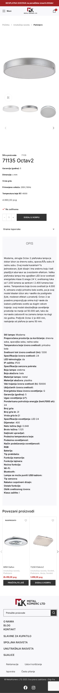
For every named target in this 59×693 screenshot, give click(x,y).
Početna (6, 25)
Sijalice (8, 654)
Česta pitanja (28, 671)
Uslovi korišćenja (33, 664)
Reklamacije (12, 664)
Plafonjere (38, 25)
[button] (29, 229)
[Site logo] (29, 11)
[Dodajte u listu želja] (26, 520)
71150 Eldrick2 (37, 567)
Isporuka (10, 671)
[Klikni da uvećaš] (8, 97)
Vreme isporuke (11, 229)
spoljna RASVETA (15, 642)
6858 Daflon (8, 567)
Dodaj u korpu (31, 217)
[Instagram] (33, 687)
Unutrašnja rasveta (21, 25)
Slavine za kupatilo (17, 636)
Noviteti (51, 571)
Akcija (42, 573)
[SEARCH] (54, 613)
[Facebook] (26, 687)
